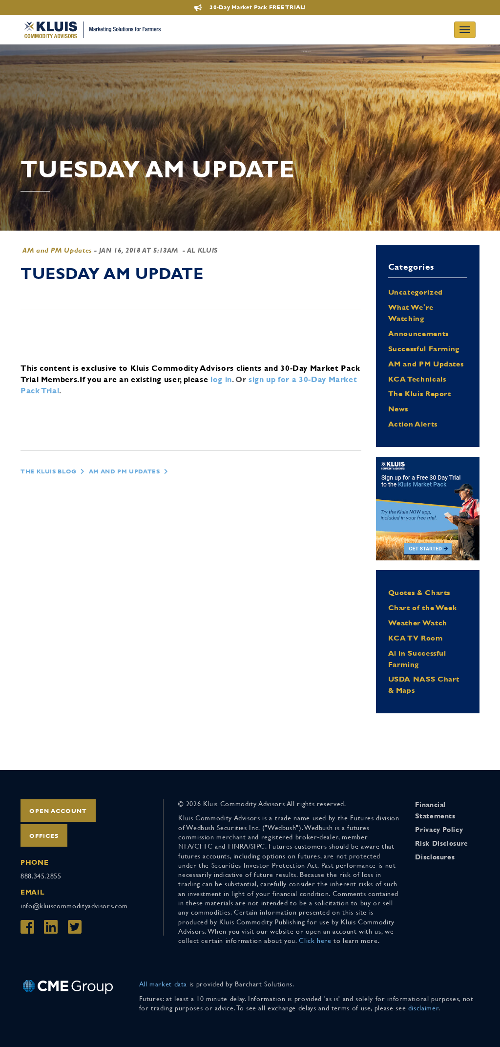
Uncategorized (415, 292)
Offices (44, 836)
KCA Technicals (417, 379)
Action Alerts (413, 424)
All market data (163, 984)
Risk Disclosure (441, 843)
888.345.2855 (41, 876)
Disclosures (435, 857)
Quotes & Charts (419, 592)
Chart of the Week (422, 607)
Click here (315, 940)
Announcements (418, 333)
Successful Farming (424, 348)
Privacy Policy (439, 829)
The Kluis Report (419, 393)
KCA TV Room (415, 638)
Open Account (58, 811)
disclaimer (423, 1008)
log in (221, 379)
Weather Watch (417, 623)
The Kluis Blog (49, 471)
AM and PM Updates (57, 250)
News (398, 409)
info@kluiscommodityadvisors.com (74, 906)
